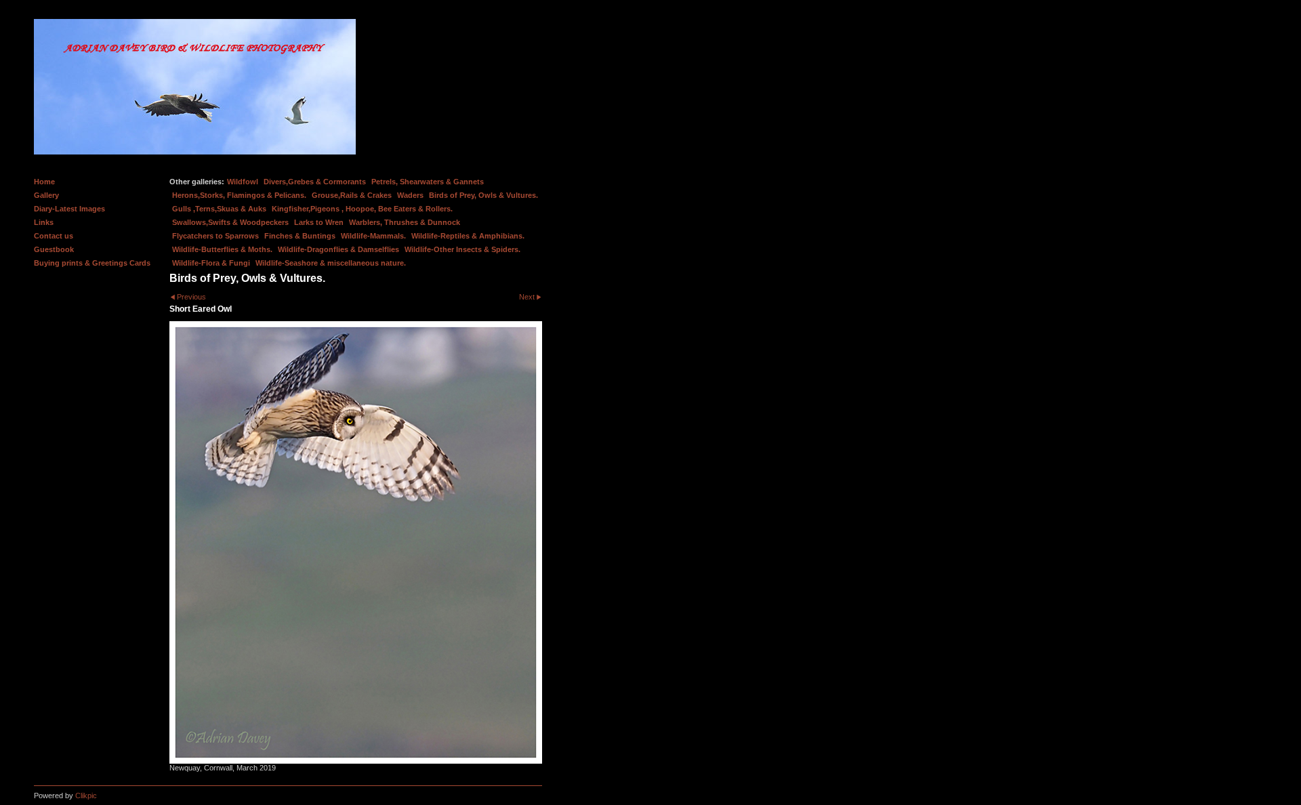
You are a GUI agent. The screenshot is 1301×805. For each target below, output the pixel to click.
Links (44, 222)
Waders (410, 195)
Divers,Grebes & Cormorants (315, 182)
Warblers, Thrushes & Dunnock (404, 222)
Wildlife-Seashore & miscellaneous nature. (330, 263)
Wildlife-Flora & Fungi (211, 263)
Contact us (53, 236)
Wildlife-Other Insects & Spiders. (462, 249)
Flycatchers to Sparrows (215, 236)
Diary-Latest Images (69, 209)
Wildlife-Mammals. (373, 236)
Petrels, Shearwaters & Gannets (427, 182)
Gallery (46, 195)
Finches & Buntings (299, 236)
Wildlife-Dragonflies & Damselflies (338, 249)
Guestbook (54, 249)
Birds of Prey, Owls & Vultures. (483, 195)
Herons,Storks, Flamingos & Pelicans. (239, 195)
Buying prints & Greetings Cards (92, 263)
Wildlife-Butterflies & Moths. (222, 249)
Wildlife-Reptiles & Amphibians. (467, 236)
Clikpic (86, 795)
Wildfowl (242, 182)
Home (44, 182)
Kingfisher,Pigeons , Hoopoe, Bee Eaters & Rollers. (362, 209)
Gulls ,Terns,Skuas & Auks (219, 209)
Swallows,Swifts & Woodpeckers (230, 222)
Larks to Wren (319, 222)
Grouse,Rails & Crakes (352, 195)
